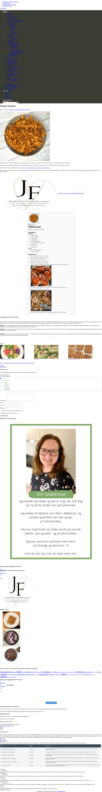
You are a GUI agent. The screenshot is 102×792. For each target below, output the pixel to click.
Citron (51, 672)
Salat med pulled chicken (5, 359)
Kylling (18, 363)
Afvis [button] (1, 725)
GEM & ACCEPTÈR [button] (5, 790)
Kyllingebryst (23, 363)
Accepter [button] (11, 725)
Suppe (90, 674)
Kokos (17, 674)
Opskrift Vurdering (4, 375)
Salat (63, 674)
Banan (14, 672)
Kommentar (3, 400)
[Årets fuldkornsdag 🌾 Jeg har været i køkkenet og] (94, 694)
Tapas (94, 674)
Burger (6, 363)
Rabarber (59, 674)
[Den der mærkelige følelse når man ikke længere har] (25, 694)
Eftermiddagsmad (61, 672)
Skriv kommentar (26, 109)
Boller (19, 672)
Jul (0, 674)
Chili (40, 672)
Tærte (13, 677)
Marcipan (37, 674)
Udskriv (32, 225)
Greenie (73, 672)
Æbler (15, 677)
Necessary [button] (2, 738)
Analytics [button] (2, 777)
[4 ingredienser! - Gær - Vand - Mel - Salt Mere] (42, 694)
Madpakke (32, 674)
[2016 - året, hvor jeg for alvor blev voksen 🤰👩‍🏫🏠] (76, 694)
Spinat (86, 674)
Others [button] (1, 785)
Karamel (9, 674)
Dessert (55, 672)
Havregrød (94, 672)
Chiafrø (37, 672)
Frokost (67, 672)
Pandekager (51, 674)
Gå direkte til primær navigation (10, 1)
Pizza (56, 674)
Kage (4, 674)
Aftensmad (4, 672)
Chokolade (46, 672)
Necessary (4, 740)
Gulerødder (88, 672)
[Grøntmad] (3, 8)
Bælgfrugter (33, 672)
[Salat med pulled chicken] (16, 352)
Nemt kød (11, 363)
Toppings (10, 677)
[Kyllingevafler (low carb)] (84, 352)
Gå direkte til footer (7, 6)
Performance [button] (3, 773)
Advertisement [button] (3, 781)
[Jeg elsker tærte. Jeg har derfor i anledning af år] (59, 694)
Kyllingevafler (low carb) (73, 359)
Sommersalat (81, 674)
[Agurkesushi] (50, 352)
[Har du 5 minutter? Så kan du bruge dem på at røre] (8, 694)
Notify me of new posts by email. (10, 413)
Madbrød (26, 674)
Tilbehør (3, 676)
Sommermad (75, 674)
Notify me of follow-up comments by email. (12, 410)
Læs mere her (6, 725)
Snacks (71, 674)
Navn (1, 402)
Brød (28, 672)
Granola (70, 672)
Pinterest (2, 334)
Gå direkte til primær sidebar (10, 4)
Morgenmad (43, 674)
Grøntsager (80, 672)
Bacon (10, 672)
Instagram (23, 170)
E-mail (2, 405)
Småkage (68, 674)
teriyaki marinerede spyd (32, 168)
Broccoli (24, 672)
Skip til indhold (6, 3)
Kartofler (13, 674)
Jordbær (99, 672)
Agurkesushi (37, 359)
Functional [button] (2, 769)
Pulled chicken (30, 363)
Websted (2, 408)
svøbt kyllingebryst (45, 168)
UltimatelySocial (61, 791)
